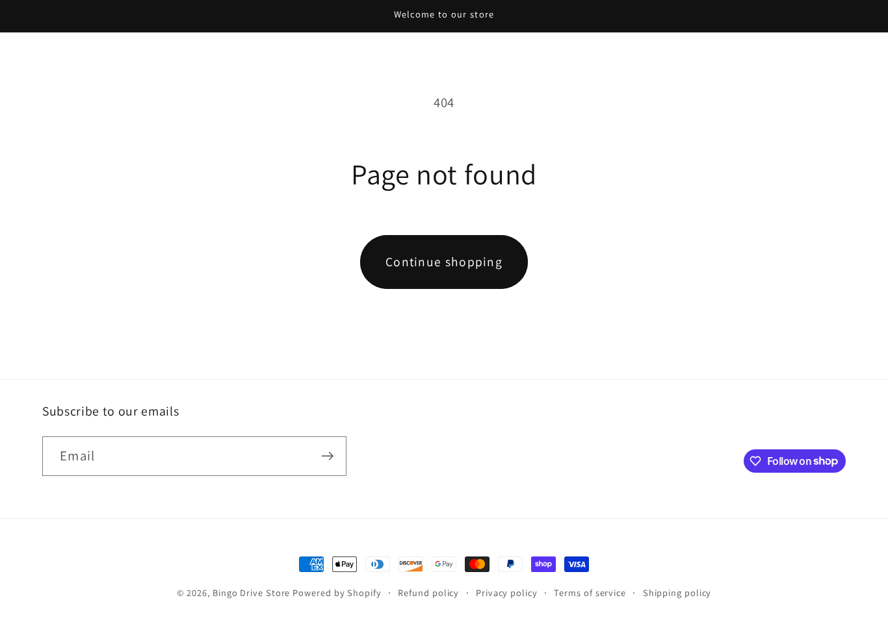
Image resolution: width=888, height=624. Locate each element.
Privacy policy (507, 592)
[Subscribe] (327, 456)
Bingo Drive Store (251, 592)
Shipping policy (677, 592)
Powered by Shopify (337, 592)
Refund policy (428, 592)
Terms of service (590, 592)
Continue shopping (444, 261)
